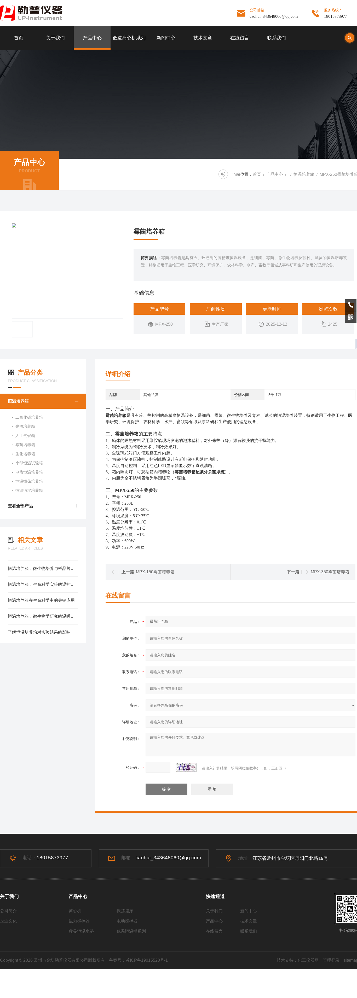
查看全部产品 (20, 506)
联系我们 (276, 37)
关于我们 (55, 37)
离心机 (75, 911)
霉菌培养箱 (25, 444)
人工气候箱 (25, 435)
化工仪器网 (308, 960)
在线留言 (239, 37)
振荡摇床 (125, 911)
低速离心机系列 (129, 37)
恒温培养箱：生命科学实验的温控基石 (43, 584)
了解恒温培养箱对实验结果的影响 (39, 632)
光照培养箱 (25, 426)
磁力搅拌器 (79, 921)
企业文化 (8, 921)
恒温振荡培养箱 (29, 481)
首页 (18, 37)
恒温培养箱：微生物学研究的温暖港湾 (43, 616)
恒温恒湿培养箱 (29, 490)
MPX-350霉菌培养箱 (330, 572)
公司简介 (8, 911)
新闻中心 (166, 37)
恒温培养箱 (303, 174)
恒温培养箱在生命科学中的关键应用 (41, 600)
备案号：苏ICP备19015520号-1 (138, 960)
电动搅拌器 (127, 921)
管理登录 (331, 960)
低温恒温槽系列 (131, 931)
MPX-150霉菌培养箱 (155, 572)
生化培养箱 (25, 454)
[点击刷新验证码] (186, 767)
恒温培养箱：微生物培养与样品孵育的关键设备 (43, 568)
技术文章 (202, 37)
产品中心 (92, 37)
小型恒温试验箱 (29, 463)
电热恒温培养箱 (29, 472)
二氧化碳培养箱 (29, 417)
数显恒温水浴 (81, 931)
